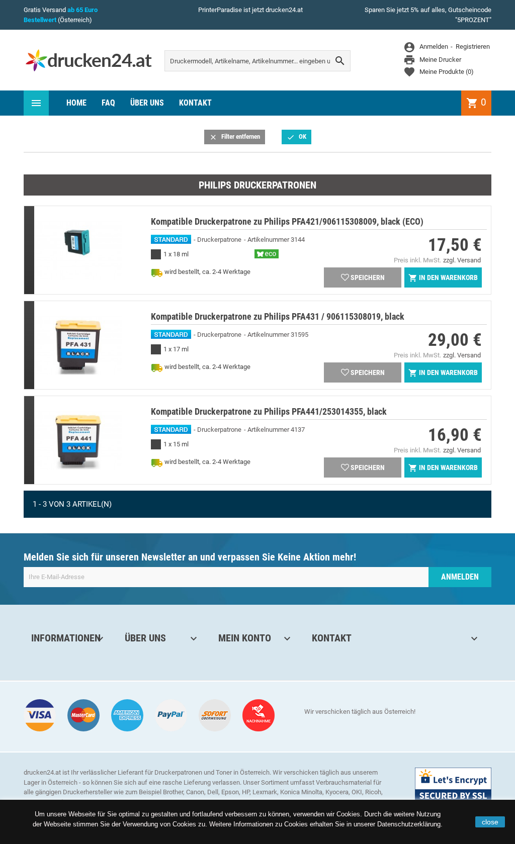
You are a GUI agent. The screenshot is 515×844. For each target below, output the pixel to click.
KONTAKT (195, 103)
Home (76, 103)
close (490, 822)
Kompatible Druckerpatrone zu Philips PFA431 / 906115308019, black (277, 316)
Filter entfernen (234, 137)
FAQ (108, 103)
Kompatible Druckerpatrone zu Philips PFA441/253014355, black (269, 411)
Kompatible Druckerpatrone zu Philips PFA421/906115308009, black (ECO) (287, 221)
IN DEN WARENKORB (443, 278)
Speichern (368, 277)
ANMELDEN (460, 577)
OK (296, 137)
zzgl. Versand (462, 260)
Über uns (147, 103)
